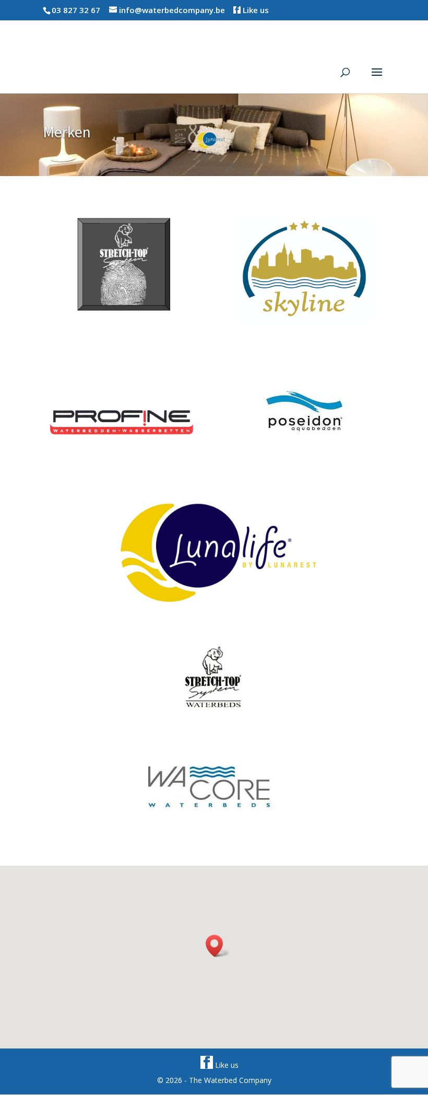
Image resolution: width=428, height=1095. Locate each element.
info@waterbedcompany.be (172, 10)
